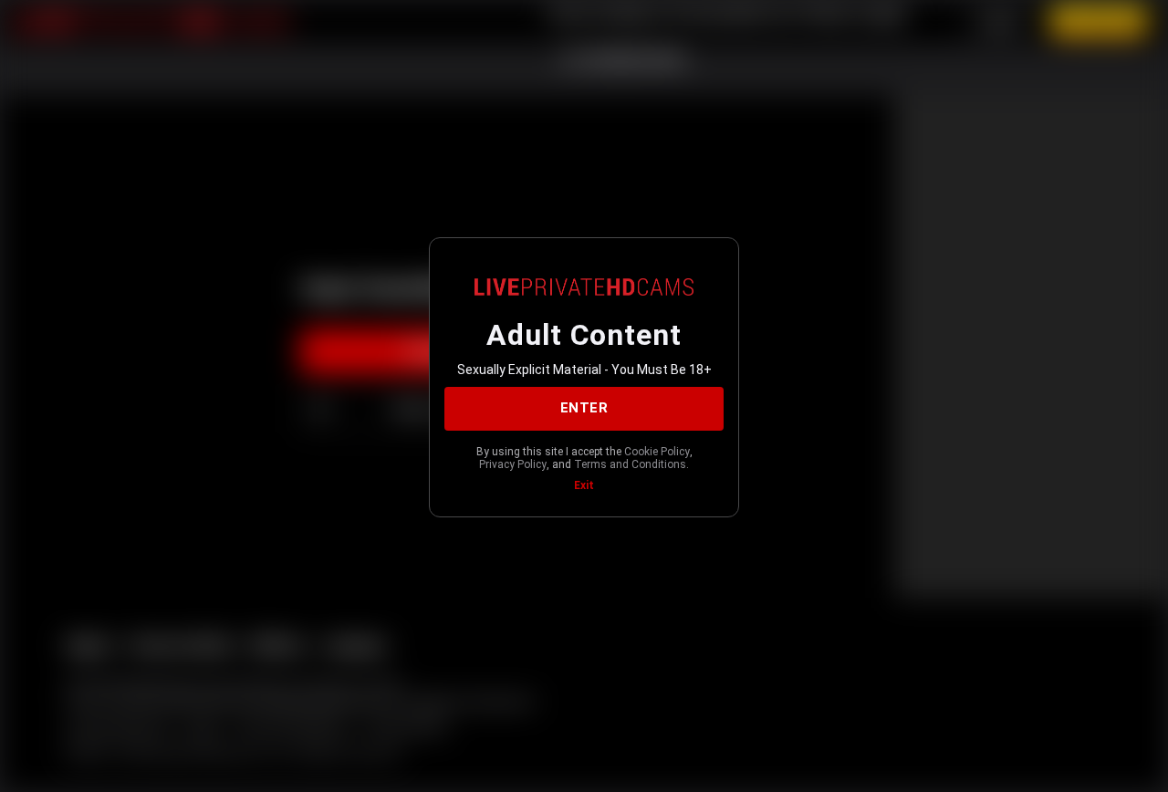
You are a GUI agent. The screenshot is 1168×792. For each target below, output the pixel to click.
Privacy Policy (513, 464)
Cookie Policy (657, 451)
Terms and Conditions (630, 464)
